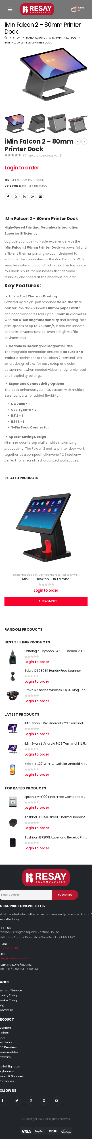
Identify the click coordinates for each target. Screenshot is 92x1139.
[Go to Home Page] (5, 37)
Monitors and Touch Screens (54, 574)
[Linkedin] (44, 1100)
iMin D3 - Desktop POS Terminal (46, 579)
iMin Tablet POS (37, 185)
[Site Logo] (37, 9)
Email (40, 196)
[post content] (46, 527)
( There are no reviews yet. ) (42, 155)
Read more (49, 601)
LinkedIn (24, 196)
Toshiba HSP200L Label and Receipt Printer (57, 837)
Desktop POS (19, 574)
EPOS (29, 574)
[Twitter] (17, 1100)
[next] (84, 141)
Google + (32, 196)
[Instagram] (31, 1100)
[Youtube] (57, 1100)
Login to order (21, 167)
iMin (24, 185)
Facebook (8, 196)
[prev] (78, 141)
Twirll (75, 574)
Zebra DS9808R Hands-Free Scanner (53, 670)
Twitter (16, 196)
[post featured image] (12, 656)
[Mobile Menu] (10, 9)
